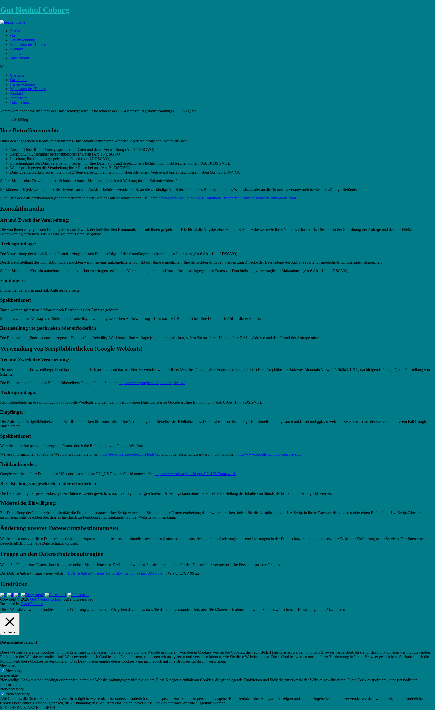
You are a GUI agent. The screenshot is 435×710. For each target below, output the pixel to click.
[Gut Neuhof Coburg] (12, 22)
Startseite (17, 31)
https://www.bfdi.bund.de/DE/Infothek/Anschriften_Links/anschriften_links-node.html (227, 198)
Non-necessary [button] (12, 689)
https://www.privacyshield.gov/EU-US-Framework (195, 474)
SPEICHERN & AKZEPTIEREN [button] (27, 707)
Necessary (14, 671)
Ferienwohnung (22, 40)
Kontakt (16, 49)
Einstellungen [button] (308, 609)
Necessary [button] (8, 666)
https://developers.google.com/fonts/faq (129, 454)
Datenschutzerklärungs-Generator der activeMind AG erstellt (116, 573)
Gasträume (18, 35)
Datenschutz (20, 58)
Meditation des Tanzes (28, 44)
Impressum (18, 53)
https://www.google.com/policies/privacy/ (152, 383)
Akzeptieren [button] (335, 609)
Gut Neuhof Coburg (34, 9)
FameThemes (32, 604)
